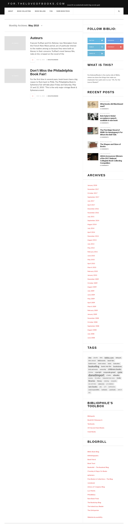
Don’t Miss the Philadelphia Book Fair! (51, 72)
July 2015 (91, 216)
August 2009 (92, 287)
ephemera (91, 475)
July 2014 (91, 228)
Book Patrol (92, 459)
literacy (99, 381)
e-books (108, 375)
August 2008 (92, 330)
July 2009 (91, 291)
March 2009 (92, 306)
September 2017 (93, 197)
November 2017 (93, 189)
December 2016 (93, 209)
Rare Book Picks (63, 11)
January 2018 (92, 185)
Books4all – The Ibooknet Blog (98, 467)
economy (90, 378)
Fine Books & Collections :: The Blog (100, 479)
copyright (98, 372)
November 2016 (93, 213)
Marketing (106, 381)
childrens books (114, 369)
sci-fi (105, 386)
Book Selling (40, 11)
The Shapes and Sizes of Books (110, 145)
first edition (97, 378)
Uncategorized (53, 59)
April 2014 (91, 232)
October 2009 (92, 283)
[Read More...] (32, 60)
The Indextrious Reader (96, 506)
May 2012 (91, 248)
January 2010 (92, 275)
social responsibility (93, 390)
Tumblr (91, 46)
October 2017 (92, 193)
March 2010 (92, 267)
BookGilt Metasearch (95, 420)
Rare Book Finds (93, 498)
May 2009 (91, 299)
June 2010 (91, 256)
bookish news (92, 363)
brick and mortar (93, 369)
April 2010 (91, 263)
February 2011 (93, 252)
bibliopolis (118, 358)
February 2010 (93, 271)
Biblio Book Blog (93, 452)
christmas (90, 372)
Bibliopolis (91, 416)
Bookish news (105, 101)
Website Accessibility (95, 517)
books (109, 363)
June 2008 (91, 338)
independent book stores (109, 378)
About (10, 11)
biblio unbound (92, 360)
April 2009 (91, 302)
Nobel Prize (101, 384)
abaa (89, 358)
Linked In (92, 53)
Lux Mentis (91, 491)
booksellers (116, 363)
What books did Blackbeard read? (111, 105)
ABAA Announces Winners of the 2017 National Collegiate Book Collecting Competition (111, 159)
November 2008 (93, 318)
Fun (51, 11)
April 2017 (91, 205)
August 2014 (92, 224)
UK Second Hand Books (96, 428)
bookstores (117, 366)
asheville (95, 357)
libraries (91, 381)
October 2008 (92, 322)
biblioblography (93, 455)
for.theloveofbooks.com (36, 3)
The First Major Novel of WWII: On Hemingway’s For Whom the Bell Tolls (111, 132)
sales (100, 386)
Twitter (91, 40)
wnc (89, 392)
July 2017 (91, 201)
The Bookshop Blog (94, 502)
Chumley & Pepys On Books (97, 471)
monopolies (114, 381)
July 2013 (91, 244)
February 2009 (93, 310)
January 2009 (92, 314)
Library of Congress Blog (96, 487)
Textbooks (91, 424)
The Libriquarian (93, 510)
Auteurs (36, 38)
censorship (103, 369)
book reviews (102, 363)
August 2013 (92, 240)
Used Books (92, 432)
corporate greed (109, 372)
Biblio (101, 357)
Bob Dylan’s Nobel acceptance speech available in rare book (109, 118)
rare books (92, 387)
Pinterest (111, 46)
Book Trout (91, 463)
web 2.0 (120, 389)
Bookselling (93, 366)
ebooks (116, 375)
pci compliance (110, 384)
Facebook (111, 40)
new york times (92, 384)
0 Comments (104, 108)
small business (111, 386)
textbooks (104, 390)
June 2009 (91, 295)
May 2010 (91, 259)
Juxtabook (91, 483)
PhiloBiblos (91, 495)
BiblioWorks (102, 360)
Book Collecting (24, 11)
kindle (119, 378)
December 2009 (93, 279)
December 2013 (93, 236)
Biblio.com (109, 358)
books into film (106, 366)
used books (112, 390)
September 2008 (93, 326)
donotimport (96, 375)
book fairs (111, 360)
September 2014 (93, 220)
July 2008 (91, 334)
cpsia (120, 372)
